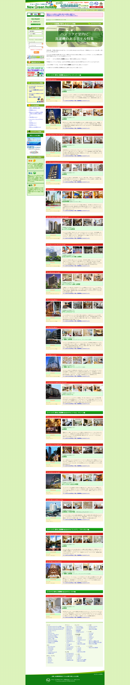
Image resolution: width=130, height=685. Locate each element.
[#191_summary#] (53, 316)
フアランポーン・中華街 (53, 637)
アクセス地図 (66, 676)
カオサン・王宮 (51, 638)
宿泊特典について (32, 125)
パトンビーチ (69, 644)
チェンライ (79, 638)
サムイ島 (91, 634)
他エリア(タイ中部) (81, 651)
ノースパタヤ (50, 649)
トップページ (48, 19)
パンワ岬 (68, 645)
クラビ (90, 635)
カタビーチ (68, 629)
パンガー (91, 638)
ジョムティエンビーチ (52, 651)
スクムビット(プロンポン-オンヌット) (55, 629)
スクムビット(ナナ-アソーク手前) (54, 626)
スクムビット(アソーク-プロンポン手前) (56, 627)
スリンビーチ (69, 634)
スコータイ (79, 642)
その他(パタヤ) (51, 653)
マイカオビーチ (69, 648)
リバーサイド (79, 629)
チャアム (50, 658)
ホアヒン (50, 657)
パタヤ (78, 655)
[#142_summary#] (53, 205)
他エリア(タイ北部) (81, 643)
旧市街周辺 (78, 630)
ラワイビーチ (69, 649)
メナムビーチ (69, 657)
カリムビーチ (69, 631)
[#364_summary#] (53, 343)
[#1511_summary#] (53, 612)
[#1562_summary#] (53, 288)
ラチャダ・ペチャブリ (52, 639)
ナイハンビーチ (69, 637)
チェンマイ (79, 637)
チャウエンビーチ (70, 653)
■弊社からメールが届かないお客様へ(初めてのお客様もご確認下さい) (61, 14)
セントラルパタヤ (51, 646)
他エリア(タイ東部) (81, 661)
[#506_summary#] (53, 461)
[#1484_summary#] (53, 233)
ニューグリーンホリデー (62, 681)
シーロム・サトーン (52, 630)
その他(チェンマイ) (80, 631)
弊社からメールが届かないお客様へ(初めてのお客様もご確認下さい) (36, 114)
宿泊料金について (32, 122)
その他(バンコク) (51, 642)
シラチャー (79, 656)
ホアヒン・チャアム (93, 626)
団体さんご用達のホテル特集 (35, 97)
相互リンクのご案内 (74, 676)
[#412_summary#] (53, 95)
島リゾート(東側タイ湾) (94, 641)
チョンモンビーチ (70, 654)
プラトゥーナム (51, 633)
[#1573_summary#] (53, 398)
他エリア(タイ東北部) (93, 647)
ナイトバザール (79, 626)
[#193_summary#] (53, 550)
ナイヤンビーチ (69, 638)
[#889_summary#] (53, 578)
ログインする (83, 10)
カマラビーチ (69, 630)
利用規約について (32, 110)
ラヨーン (79, 658)
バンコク (79, 647)
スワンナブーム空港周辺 (53, 641)
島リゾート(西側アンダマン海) (95, 642)
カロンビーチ (69, 626)
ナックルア (50, 650)
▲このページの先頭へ (98, 674)
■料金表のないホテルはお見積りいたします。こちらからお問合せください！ (62, 15)
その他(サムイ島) (69, 660)
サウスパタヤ (50, 647)
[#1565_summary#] (53, 261)
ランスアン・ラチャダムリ (53, 634)
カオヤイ (79, 650)
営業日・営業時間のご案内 (34, 107)
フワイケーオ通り (79, 627)
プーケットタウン (70, 646)
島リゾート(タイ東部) (81, 659)
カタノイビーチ (69, 627)
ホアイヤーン (50, 662)
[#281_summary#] (53, 371)
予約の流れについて (33, 117)
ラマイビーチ (69, 658)
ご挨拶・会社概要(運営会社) (57, 676)
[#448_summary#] (53, 488)
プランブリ (50, 659)
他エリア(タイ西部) (93, 629)
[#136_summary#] (53, 516)
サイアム (50, 631)
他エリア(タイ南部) (93, 643)
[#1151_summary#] (53, 123)
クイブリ (50, 661)
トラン (90, 639)
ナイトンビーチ (69, 635)
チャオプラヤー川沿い (52, 635)
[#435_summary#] (53, 433)
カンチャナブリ (92, 627)
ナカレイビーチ (69, 639)
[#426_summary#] (53, 178)
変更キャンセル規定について (35, 127)
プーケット (91, 632)
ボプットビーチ (69, 656)
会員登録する (100, 10)
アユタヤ (79, 649)
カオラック (91, 636)
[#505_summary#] (53, 151)
